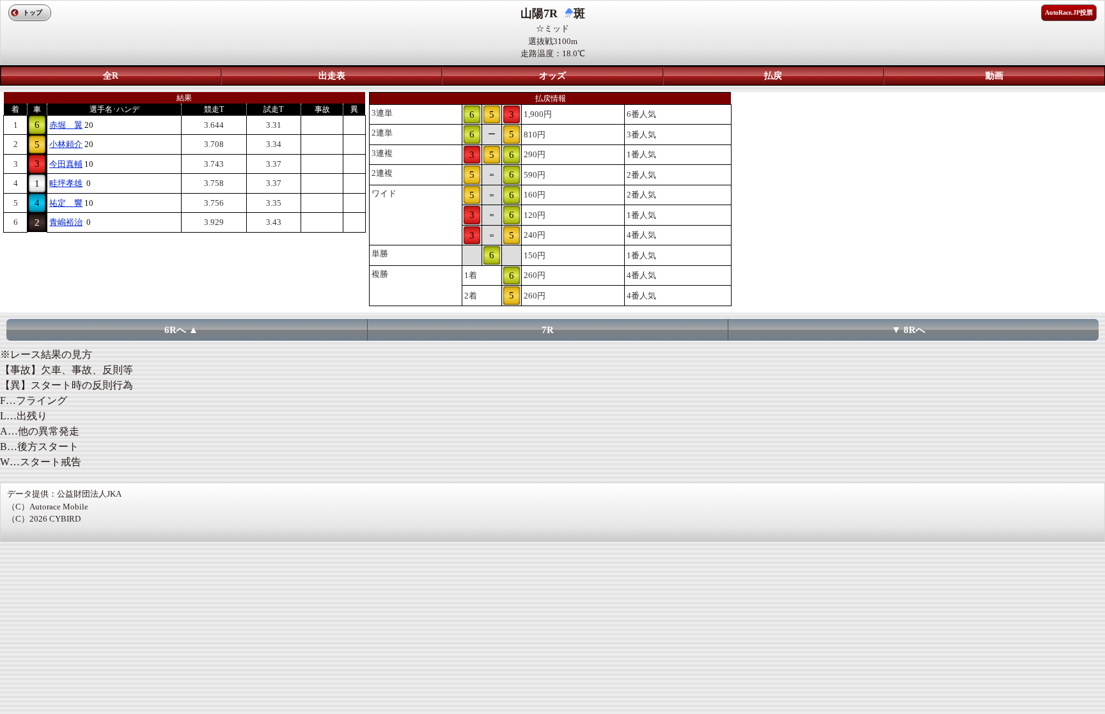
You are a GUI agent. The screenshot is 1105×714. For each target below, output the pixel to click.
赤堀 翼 (65, 125)
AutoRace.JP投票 (1069, 12)
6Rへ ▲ (181, 330)
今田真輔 (65, 164)
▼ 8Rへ (908, 330)
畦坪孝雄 (65, 183)
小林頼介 (65, 144)
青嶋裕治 (65, 222)
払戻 (773, 76)
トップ (32, 12)
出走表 (331, 76)
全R (110, 76)
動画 (994, 76)
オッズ (552, 76)
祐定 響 (65, 203)
